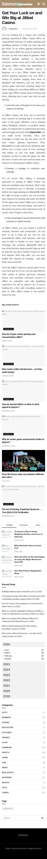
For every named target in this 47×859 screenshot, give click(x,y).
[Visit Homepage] (17, 4)
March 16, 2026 (7, 341)
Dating (5, 722)
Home (5, 757)
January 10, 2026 (8, 376)
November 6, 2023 (8, 516)
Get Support (23, 835)
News (4, 767)
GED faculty (8, 808)
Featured (6, 732)
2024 (6, 669)
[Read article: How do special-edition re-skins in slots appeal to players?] (23, 391)
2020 (6, 691)
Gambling (8, 329)
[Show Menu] (38, 4)
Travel (5, 792)
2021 (6, 685)
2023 (6, 675)
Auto (4, 712)
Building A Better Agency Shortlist (16, 591)
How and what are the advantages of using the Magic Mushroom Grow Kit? (29, 559)
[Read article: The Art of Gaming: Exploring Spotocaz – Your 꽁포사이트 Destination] (23, 496)
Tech (4, 787)
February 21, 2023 (29, 29)
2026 (6, 644)
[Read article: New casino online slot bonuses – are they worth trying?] (23, 355)
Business (6, 717)
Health (5, 752)
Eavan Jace (13, 28)
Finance (6, 737)
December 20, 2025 (8, 411)
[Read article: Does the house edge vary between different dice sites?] (23, 461)
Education (7, 727)
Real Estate (8, 772)
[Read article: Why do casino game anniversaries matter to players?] (23, 426)
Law (4, 762)
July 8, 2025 (6, 481)
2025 (6, 664)
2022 (6, 680)
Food (5, 742)
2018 (6, 696)
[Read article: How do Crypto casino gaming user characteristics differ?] (23, 320)
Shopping (7, 777)
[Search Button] (43, 4)
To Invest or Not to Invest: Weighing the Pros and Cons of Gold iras (28, 534)
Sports (5, 782)
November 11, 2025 (8, 446)
